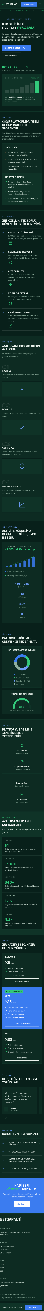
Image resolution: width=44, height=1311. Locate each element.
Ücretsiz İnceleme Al (15, 48)
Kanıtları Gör (11, 56)
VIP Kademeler (5, 1253)
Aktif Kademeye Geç (22, 1024)
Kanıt (2, 1267)
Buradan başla (22, 981)
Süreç (2, 1264)
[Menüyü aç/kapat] (40, 4)
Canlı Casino (5, 1249)
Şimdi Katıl (22, 1204)
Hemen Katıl (29, 4)
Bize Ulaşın (22, 1058)
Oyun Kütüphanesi (7, 1246)
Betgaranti (12, 4)
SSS (1, 1271)
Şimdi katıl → (5, 1285)
